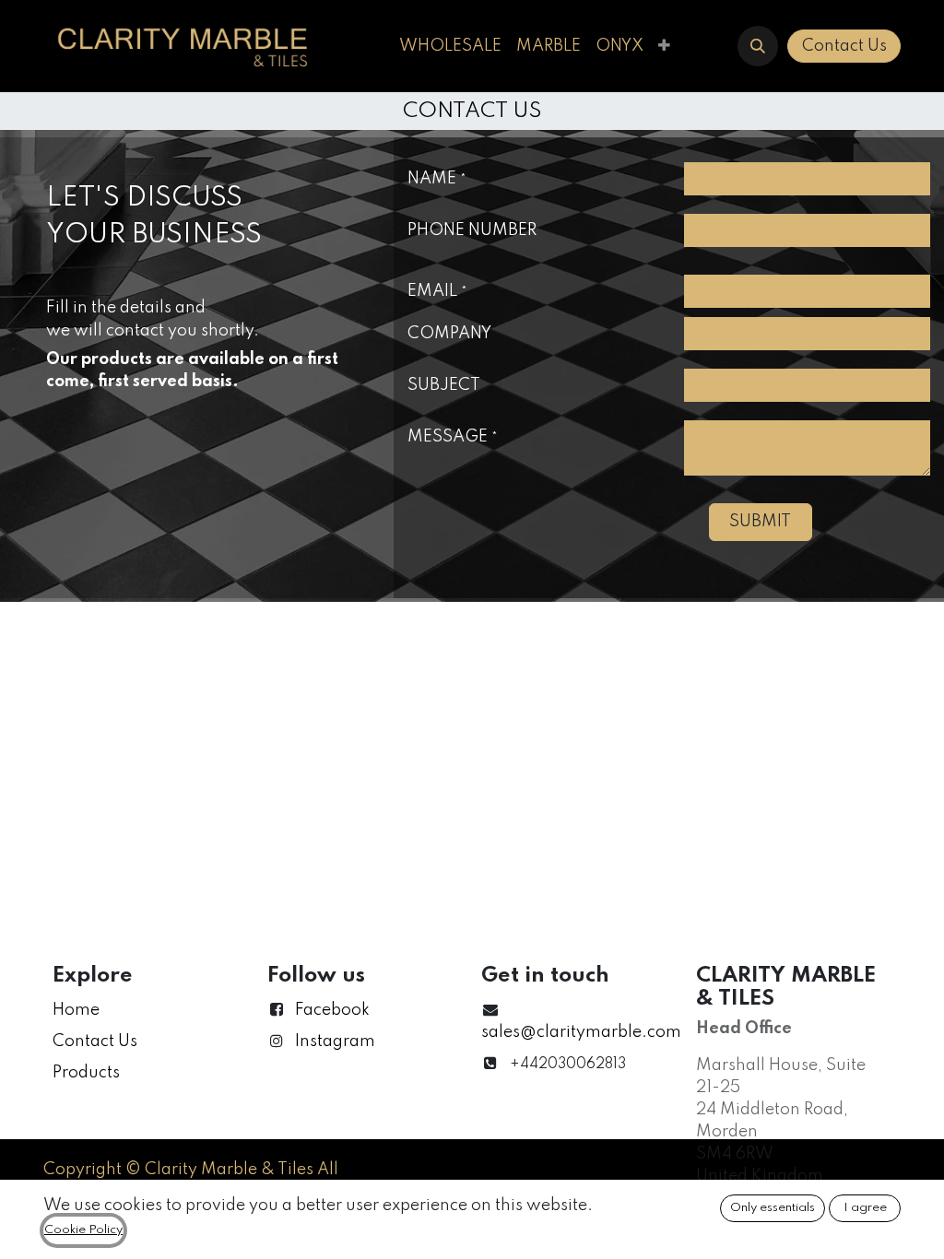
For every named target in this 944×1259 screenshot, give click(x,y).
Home (76, 1010)
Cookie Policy (83, 1230)
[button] (758, 46)
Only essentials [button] (772, 1208)
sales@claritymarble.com (581, 1032)
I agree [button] (865, 1208)
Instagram (335, 1041)
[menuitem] (450, 46)
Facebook (332, 1010)
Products (86, 1073)
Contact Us (844, 46)
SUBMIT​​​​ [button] (760, 521)
